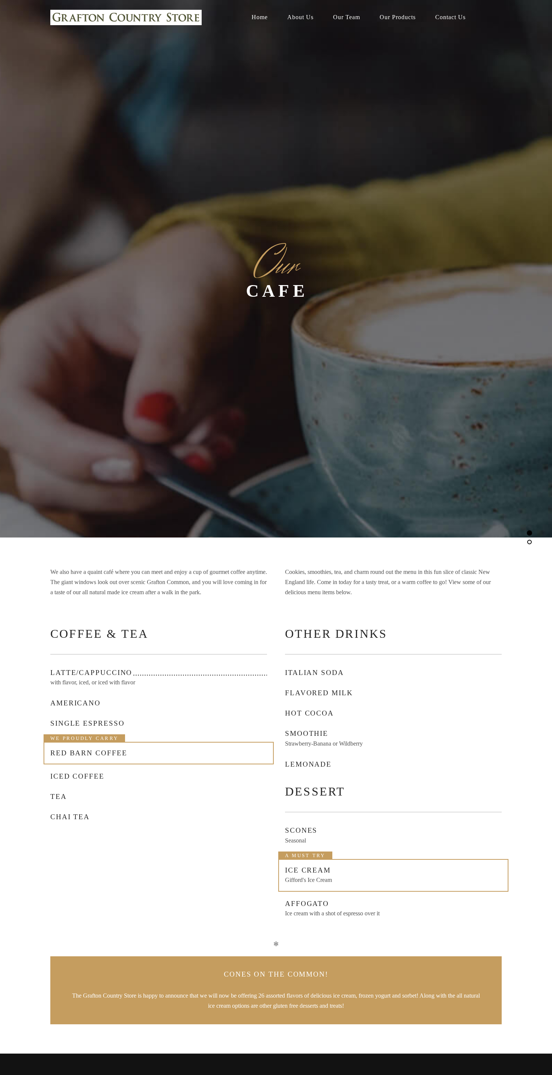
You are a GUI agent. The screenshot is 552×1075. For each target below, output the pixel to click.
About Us (300, 17)
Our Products (398, 17)
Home (260, 17)
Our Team (346, 17)
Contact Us (450, 17)
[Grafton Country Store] (133, 17)
